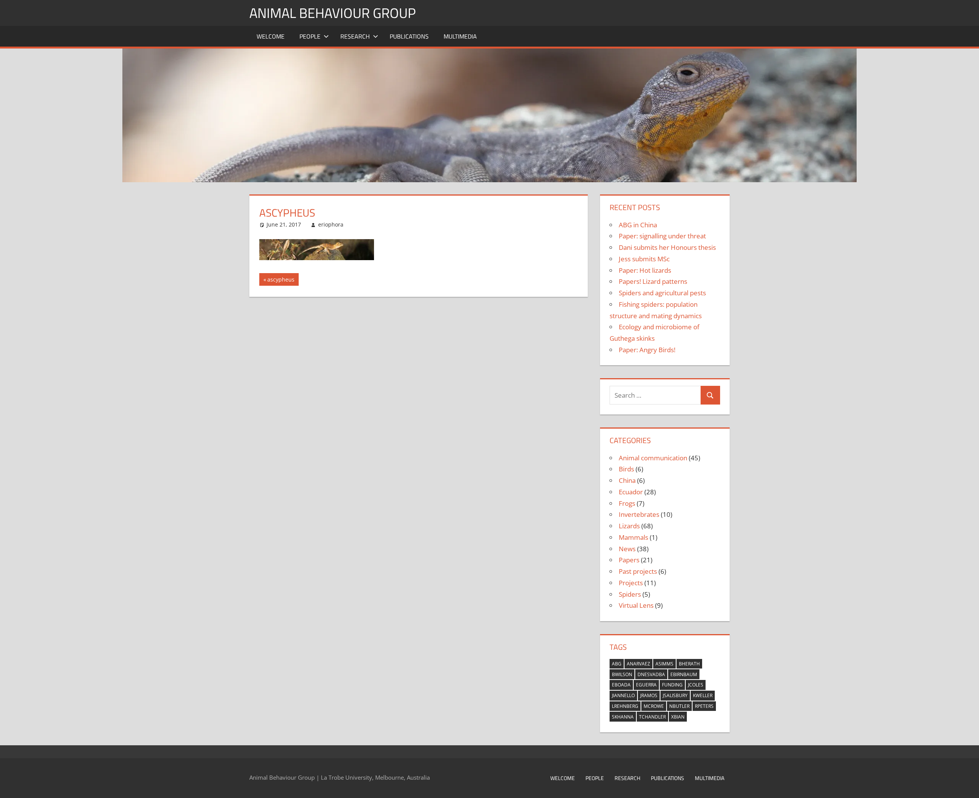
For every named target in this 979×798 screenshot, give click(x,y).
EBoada (621, 684)
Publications (409, 36)
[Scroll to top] (966, 785)
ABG (616, 663)
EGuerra (646, 684)
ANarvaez (638, 663)
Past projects (638, 571)
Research (355, 36)
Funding (672, 684)
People (309, 36)
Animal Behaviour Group (332, 12)
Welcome (271, 36)
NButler (679, 706)
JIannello (623, 695)
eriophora (330, 224)
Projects (631, 582)
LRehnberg (625, 706)
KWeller (702, 695)
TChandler (652, 717)
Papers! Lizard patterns (653, 281)
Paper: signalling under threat (662, 235)
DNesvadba (651, 674)
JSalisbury (675, 695)
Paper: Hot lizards (645, 270)
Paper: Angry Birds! (647, 349)
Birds (626, 469)
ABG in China (638, 224)
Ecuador (631, 491)
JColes (695, 684)
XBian (678, 717)
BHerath (689, 663)
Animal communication (653, 457)
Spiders (630, 594)
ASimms (664, 663)
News (627, 548)
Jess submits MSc (644, 258)
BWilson (622, 674)
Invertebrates (639, 514)
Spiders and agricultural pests (662, 292)
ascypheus (280, 280)
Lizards (629, 525)
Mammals (633, 537)
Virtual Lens (636, 605)
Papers (629, 559)
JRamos (648, 695)
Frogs (627, 503)
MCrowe (654, 706)
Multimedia (460, 36)
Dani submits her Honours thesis (667, 247)
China (627, 480)
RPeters (704, 706)
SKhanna (623, 717)
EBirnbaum (683, 674)
